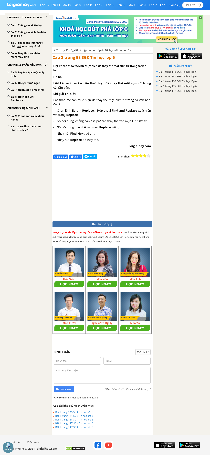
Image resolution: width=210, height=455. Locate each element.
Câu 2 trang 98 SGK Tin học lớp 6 (83, 57)
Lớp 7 (99, 5)
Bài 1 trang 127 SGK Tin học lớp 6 (74, 423)
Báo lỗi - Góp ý (102, 224)
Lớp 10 (66, 5)
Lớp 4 (131, 5)
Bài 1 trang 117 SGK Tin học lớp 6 (74, 427)
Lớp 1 (164, 5)
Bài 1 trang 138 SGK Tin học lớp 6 (74, 419)
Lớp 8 (88, 5)
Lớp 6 (110, 5)
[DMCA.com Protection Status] (75, 449)
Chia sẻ (77, 156)
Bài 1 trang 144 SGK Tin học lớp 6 (74, 415)
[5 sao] (149, 156)
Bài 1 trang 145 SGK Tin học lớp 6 (74, 412)
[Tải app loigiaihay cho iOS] (190, 56)
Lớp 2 (153, 5)
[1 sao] (133, 156)
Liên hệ (15, 442)
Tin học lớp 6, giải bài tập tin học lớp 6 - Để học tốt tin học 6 (92, 50)
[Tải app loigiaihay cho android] (167, 56)
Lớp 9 (77, 5)
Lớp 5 (121, 5)
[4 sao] (145, 156)
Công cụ (174, 5)
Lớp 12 (45, 5)
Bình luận (62, 157)
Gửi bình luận (64, 389)
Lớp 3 (142, 5)
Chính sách (33, 442)
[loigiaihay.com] (21, 6)
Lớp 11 (55, 5)
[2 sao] (137, 156)
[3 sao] (141, 156)
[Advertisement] (100, 191)
